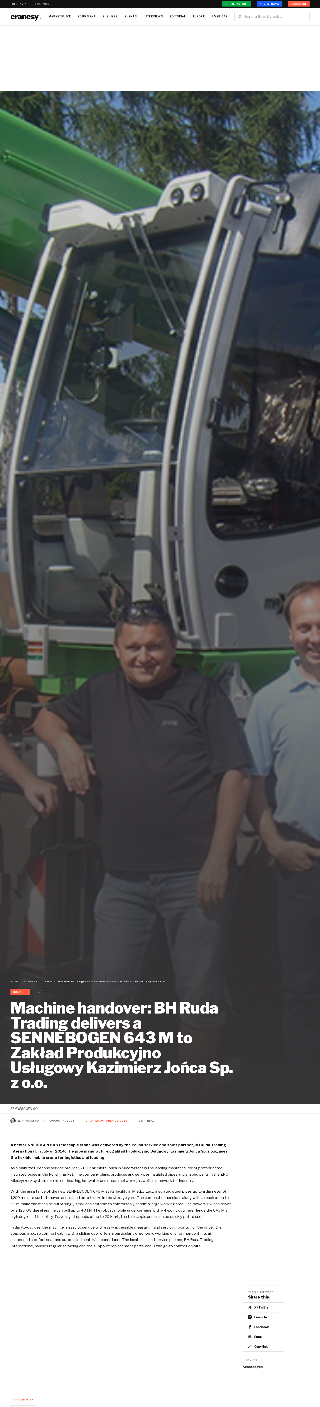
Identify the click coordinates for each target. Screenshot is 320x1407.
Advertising (269, 3)
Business (110, 16)
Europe (199, 16)
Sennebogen (253, 1367)
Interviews (153, 16)
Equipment (87, 16)
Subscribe (298, 3)
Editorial (178, 16)
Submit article (236, 3)
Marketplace (60, 16)
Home (14, 981)
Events (131, 16)
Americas (220, 16)
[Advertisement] (160, 58)
